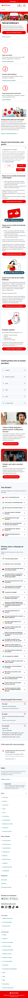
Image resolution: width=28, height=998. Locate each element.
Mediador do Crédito (7, 957)
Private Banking (6, 820)
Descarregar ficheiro (9, 758)
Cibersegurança (6, 851)
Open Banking (6, 984)
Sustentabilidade (6, 848)
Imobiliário (5, 863)
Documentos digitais (7, 922)
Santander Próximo (7, 887)
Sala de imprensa (6, 844)
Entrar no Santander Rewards (14, 32)
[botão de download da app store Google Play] (14, 898)
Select (4, 808)
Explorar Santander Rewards (11, 477)
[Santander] (6, 5)
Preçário (4, 934)
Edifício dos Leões (7, 859)
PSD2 (4, 980)
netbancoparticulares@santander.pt (10, 708)
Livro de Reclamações (7, 961)
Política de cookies (7, 946)
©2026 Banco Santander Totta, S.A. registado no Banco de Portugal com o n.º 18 (14, 996)
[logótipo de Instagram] (6, 907)
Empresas (5, 801)
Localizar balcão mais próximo (9, 720)
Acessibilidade (6, 870)
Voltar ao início (5, 779)
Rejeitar (20, 169)
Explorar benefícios (6, 99)
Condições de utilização (8, 950)
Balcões (4, 883)
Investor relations (7, 840)
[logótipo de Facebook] (2, 907)
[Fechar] (25, 147)
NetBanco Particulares (8, 918)
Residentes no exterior (8, 823)
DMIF (4, 972)
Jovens (4, 812)
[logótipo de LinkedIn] (9, 907)
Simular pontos (6, 36)
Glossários (5, 938)
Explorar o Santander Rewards (8, 133)
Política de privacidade (8, 942)
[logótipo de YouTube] (17, 907)
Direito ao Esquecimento (8, 987)
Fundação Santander (7, 867)
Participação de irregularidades (10, 968)
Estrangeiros (5, 827)
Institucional (5, 805)
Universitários (6, 816)
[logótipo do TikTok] (13, 907)
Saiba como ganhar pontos (10, 443)
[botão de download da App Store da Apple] (5, 898)
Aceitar (21, 165)
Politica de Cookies (9, 161)
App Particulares (6, 926)
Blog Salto (5, 855)
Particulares (5, 797)
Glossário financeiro (7, 831)
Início (3, 9)
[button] (14, 370)
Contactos (5, 879)
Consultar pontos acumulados (8, 80)
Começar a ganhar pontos (8, 61)
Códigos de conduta (7, 953)
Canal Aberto (5, 965)
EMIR (4, 976)
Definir (9, 165)
